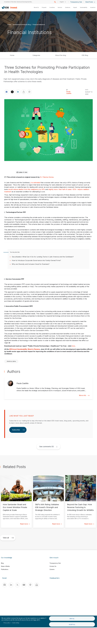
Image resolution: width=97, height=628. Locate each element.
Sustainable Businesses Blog (22, 24)
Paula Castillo (68, 92)
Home (9, 24)
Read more (24, 524)
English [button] (62, 2)
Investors (92, 7)
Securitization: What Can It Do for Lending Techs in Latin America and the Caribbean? (43, 257)
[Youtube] (23, 585)
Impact (75, 7)
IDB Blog (85, 55)
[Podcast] (30, 585)
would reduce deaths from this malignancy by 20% (26, 189)
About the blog (60, 55)
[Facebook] (4, 585)
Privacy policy (7, 622)
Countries (52, 7)
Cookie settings (15, 622)
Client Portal (89, 2)
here (73, 346)
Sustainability (83, 7)
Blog (2, 563)
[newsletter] (36, 585)
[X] (17, 585)
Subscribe (16, 430)
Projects (44, 7)
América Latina (11, 361)
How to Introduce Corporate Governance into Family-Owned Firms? (36, 260)
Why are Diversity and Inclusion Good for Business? (30, 264)
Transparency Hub (76, 2)
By (67, 90)
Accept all (72, 624)
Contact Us (53, 566)
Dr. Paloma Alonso (47, 177)
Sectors (60, 7)
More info (82, 395)
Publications (4, 569)
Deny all (72, 618)
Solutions (67, 7)
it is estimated (35, 183)
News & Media (5, 566)
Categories (36, 55)
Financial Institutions (39, 24)
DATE (86, 89)
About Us (36, 7)
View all (6, 538)
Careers (52, 569)
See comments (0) (46, 447)
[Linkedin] (11, 585)
